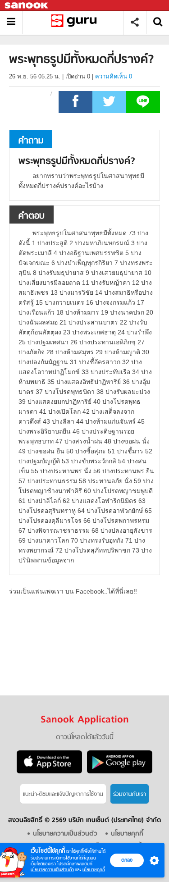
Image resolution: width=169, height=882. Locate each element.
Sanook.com (27, 5)
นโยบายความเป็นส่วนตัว (52, 869)
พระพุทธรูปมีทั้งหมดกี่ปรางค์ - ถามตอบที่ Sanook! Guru (75, 22)
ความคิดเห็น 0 (113, 76)
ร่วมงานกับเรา (129, 794)
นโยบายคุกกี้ (93, 869)
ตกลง (126, 860)
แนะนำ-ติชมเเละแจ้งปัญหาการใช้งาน (63, 794)
